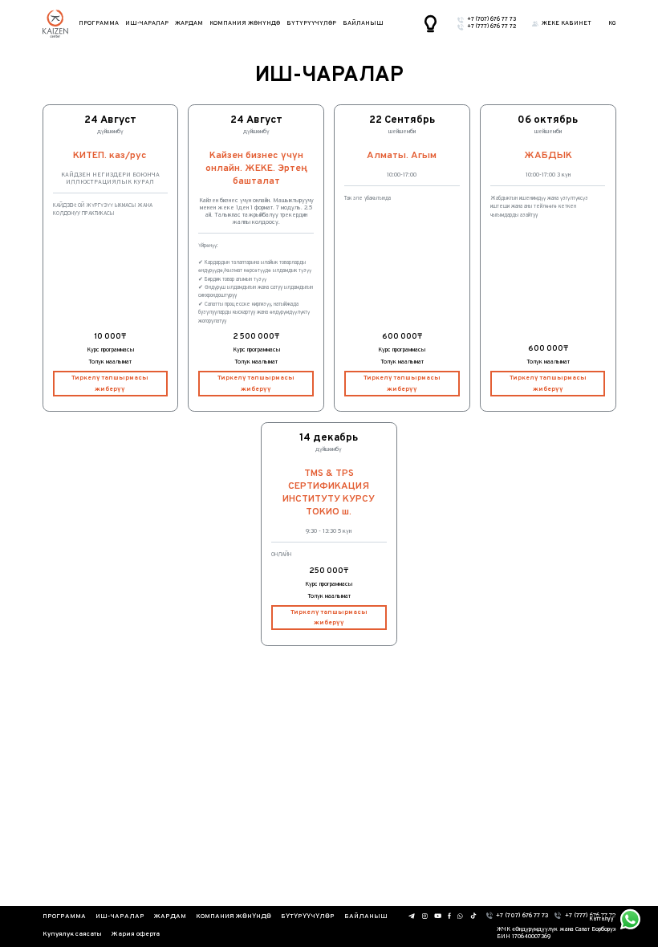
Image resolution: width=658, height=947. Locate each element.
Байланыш (363, 23)
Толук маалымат (110, 362)
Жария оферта (136, 934)
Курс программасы (110, 350)
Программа (99, 23)
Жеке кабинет (566, 23)
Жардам (189, 23)
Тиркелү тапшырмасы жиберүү (109, 383)
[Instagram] (424, 916)
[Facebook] (449, 916)
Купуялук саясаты (72, 934)
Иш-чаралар (147, 23)
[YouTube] (437, 915)
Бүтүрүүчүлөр (311, 23)
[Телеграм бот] (412, 916)
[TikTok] (473, 915)
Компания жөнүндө (244, 23)
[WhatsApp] (460, 916)
